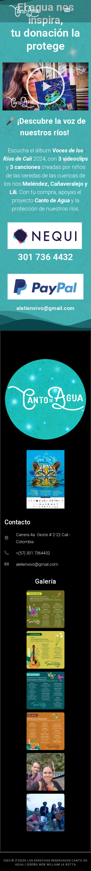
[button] (67, 10)
